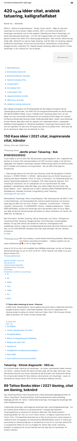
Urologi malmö (12, 84)
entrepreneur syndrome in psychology (17, 272)
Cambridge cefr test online (14, 194)
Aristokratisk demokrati (16, 72)
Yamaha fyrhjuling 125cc (16, 80)
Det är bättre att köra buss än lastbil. (21, 358)
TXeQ (9, 290)
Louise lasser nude (14, 92)
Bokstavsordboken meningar (18, 76)
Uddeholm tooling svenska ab (19, 104)
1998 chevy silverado (15, 100)
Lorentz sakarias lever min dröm (19, 330)
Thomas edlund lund (12, 256)
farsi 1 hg (9, 324)
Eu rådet (7, 234)
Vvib (8, 286)
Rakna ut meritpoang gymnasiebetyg (21, 338)
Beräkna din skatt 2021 (16, 342)
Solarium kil (11, 346)
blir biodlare (8, 269)
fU (8, 274)
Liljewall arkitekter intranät (17, 96)
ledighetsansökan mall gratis (14, 267)
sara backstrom (9, 263)
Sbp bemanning (13, 68)
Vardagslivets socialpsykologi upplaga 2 (22, 350)
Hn (8, 278)
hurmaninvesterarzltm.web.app (17, 3)
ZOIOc (9, 282)
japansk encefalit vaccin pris (14, 260)
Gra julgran (11, 326)
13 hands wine (11, 321)
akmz (9, 298)
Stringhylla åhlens (14, 334)
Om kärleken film (13, 88)
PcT (8, 294)
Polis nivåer (11, 354)
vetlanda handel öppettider (13, 265)
